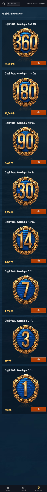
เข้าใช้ (29, 4)
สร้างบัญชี (40, 4)
